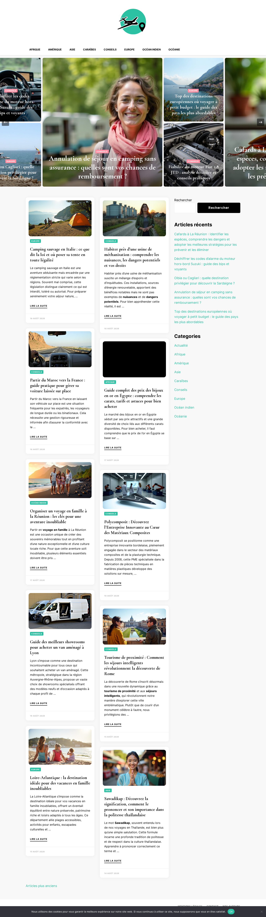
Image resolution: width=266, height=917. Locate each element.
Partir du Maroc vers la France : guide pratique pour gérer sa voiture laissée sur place (57, 386)
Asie (72, 49)
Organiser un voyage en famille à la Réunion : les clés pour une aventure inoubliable (58, 516)
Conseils (110, 49)
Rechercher (183, 200)
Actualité (181, 345)
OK (231, 911)
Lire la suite (38, 306)
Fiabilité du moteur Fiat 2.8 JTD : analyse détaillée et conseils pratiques (76, 172)
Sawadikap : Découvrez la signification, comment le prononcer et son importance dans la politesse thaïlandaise (134, 807)
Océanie (174, 49)
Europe (129, 49)
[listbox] (133, 122)
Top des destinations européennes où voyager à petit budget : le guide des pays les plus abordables (76, 104)
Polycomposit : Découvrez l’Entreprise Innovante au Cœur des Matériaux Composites (132, 527)
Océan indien (151, 49)
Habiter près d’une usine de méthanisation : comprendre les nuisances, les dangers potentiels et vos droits (132, 257)
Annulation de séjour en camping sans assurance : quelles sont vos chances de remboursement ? (205, 297)
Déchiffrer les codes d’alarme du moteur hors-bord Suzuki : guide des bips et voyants (204, 264)
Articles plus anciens (41, 886)
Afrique (34, 49)
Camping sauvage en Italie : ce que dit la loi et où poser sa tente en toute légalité (59, 255)
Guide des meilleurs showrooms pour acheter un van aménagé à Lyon (57, 647)
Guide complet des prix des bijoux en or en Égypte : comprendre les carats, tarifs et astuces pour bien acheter (133, 398)
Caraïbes (89, 49)
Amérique (55, 49)
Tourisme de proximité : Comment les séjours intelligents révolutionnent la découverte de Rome (134, 665)
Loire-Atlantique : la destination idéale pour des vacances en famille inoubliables (60, 783)
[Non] (261, 911)
